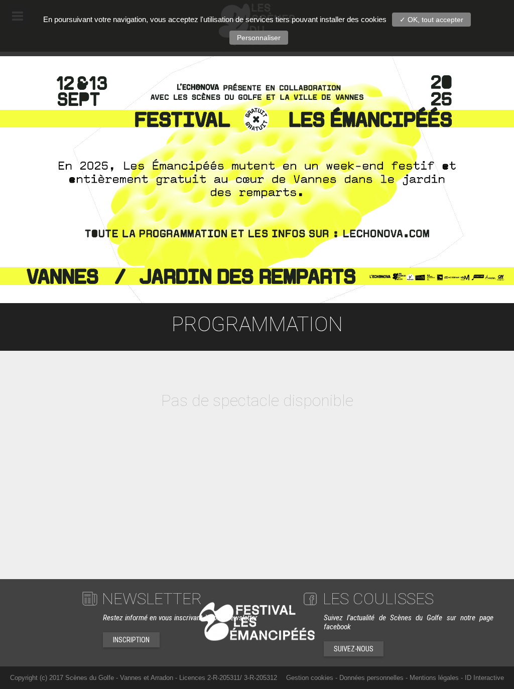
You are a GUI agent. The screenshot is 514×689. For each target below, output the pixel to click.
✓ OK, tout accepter (431, 20)
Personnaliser (259, 38)
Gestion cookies (309, 677)
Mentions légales (434, 677)
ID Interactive (484, 677)
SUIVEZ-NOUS (353, 649)
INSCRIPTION (131, 640)
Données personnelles (371, 677)
